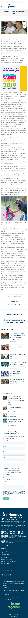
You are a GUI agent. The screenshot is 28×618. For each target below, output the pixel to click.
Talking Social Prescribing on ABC (17, 355)
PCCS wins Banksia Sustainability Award (15, 372)
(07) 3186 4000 (8, 559)
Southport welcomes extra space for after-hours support (18, 380)
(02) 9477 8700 (8, 0)
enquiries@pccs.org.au (19, 0)
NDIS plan (7, 247)
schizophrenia (10, 98)
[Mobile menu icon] (26, 6)
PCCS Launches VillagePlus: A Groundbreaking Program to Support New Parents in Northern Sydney (17, 336)
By (10, 296)
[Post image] (5, 336)
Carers (4, 24)
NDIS (4, 28)
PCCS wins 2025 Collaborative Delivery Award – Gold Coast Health (17, 347)
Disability (4, 26)
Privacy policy (14, 616)
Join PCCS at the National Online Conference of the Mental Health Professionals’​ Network (18, 364)
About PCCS (11, 294)
